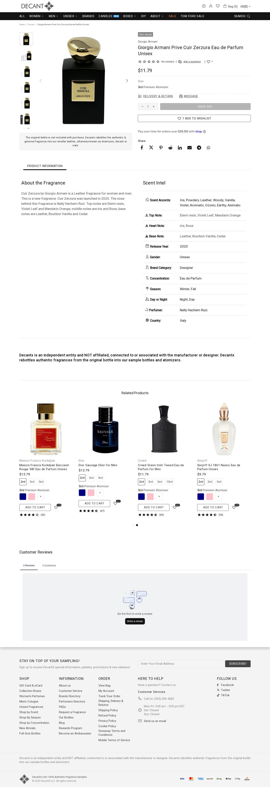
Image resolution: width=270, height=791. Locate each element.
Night (184, 299)
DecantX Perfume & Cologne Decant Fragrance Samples (30, 6)
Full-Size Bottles (30, 733)
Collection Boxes (30, 691)
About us (65, 685)
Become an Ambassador (75, 733)
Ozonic (210, 205)
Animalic (234, 205)
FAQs (62, 707)
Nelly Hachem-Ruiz (194, 310)
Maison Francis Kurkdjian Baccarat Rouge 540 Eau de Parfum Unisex (44, 467)
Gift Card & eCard (30, 685)
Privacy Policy (107, 721)
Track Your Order (109, 696)
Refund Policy (107, 715)
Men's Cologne (28, 701)
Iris (182, 200)
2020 (184, 246)
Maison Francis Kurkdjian (37, 460)
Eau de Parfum (191, 278)
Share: (142, 141)
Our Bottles (66, 717)
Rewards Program (70, 728)
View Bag (104, 685)
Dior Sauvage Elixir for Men (98, 465)
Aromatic (197, 205)
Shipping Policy (108, 710)
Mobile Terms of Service (114, 740)
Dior (81, 460)
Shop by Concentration (34, 723)
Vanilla (230, 200)
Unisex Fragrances (31, 707)
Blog (62, 723)
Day (192, 299)
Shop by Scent (28, 712)
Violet (184, 205)
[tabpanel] (164, 462)
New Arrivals (27, 728)
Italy (183, 320)
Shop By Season (30, 717)
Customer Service (70, 691)
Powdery (192, 200)
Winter (185, 289)
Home (22, 24)
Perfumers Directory (72, 701)
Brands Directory (69, 696)
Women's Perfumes (32, 696)
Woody (218, 200)
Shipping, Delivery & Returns (110, 703)
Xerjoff (202, 460)
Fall (193, 289)
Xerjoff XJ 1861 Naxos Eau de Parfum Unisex (218, 467)
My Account (106, 691)
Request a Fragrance (72, 712)
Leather (206, 200)
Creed (142, 460)
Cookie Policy (107, 726)
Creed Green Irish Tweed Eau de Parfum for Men (161, 467)
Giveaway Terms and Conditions (111, 733)
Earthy (221, 205)
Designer (186, 268)
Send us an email (155, 721)
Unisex (31, 24)
